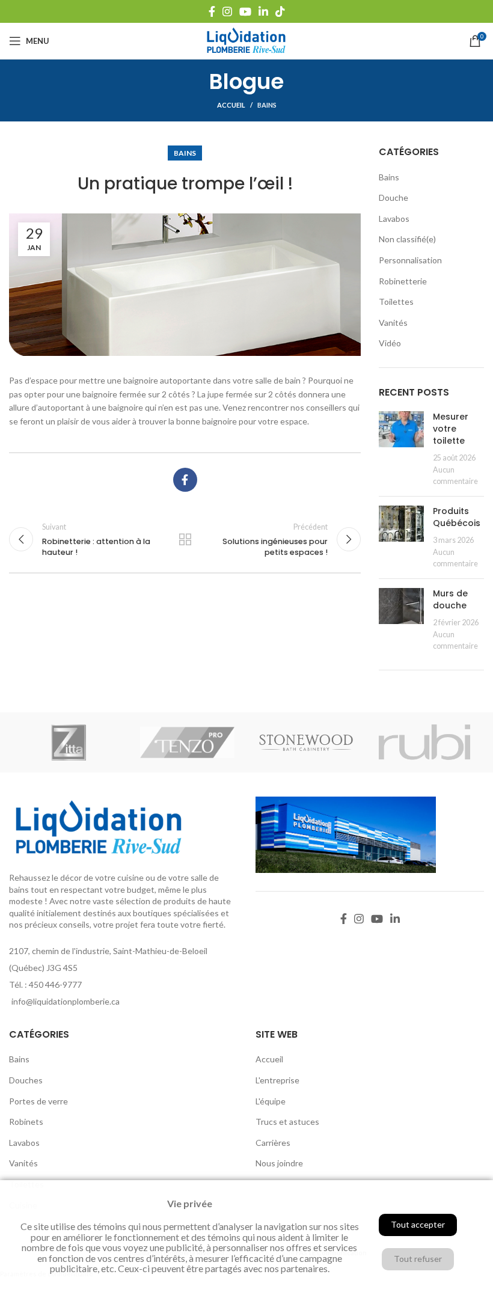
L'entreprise (277, 1080)
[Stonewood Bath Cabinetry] (306, 742)
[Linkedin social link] (263, 11)
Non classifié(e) (407, 239)
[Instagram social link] (227, 11)
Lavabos (394, 218)
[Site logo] (246, 40)
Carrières (273, 1142)
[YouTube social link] (245, 11)
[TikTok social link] (280, 11)
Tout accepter (418, 1224)
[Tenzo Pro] (187, 742)
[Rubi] (425, 742)
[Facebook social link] (212, 11)
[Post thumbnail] (401, 449)
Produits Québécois (456, 517)
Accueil (231, 105)
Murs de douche (450, 599)
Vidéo (390, 343)
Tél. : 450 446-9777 (45, 984)
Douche (393, 197)
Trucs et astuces (287, 1121)
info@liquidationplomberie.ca (65, 1001)
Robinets (26, 1121)
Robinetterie (403, 281)
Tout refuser (418, 1258)
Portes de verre (38, 1101)
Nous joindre (279, 1163)
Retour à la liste (185, 539)
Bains (267, 105)
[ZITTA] (68, 742)
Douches (26, 1080)
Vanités (393, 322)
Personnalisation (410, 260)
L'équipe (271, 1101)
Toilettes (396, 301)
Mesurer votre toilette (450, 428)
